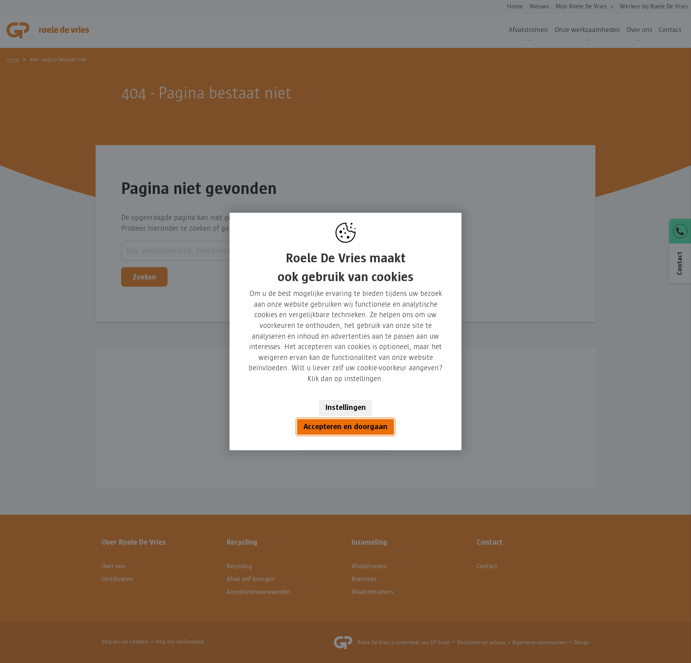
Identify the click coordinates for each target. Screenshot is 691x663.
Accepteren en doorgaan (345, 426)
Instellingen (346, 407)
